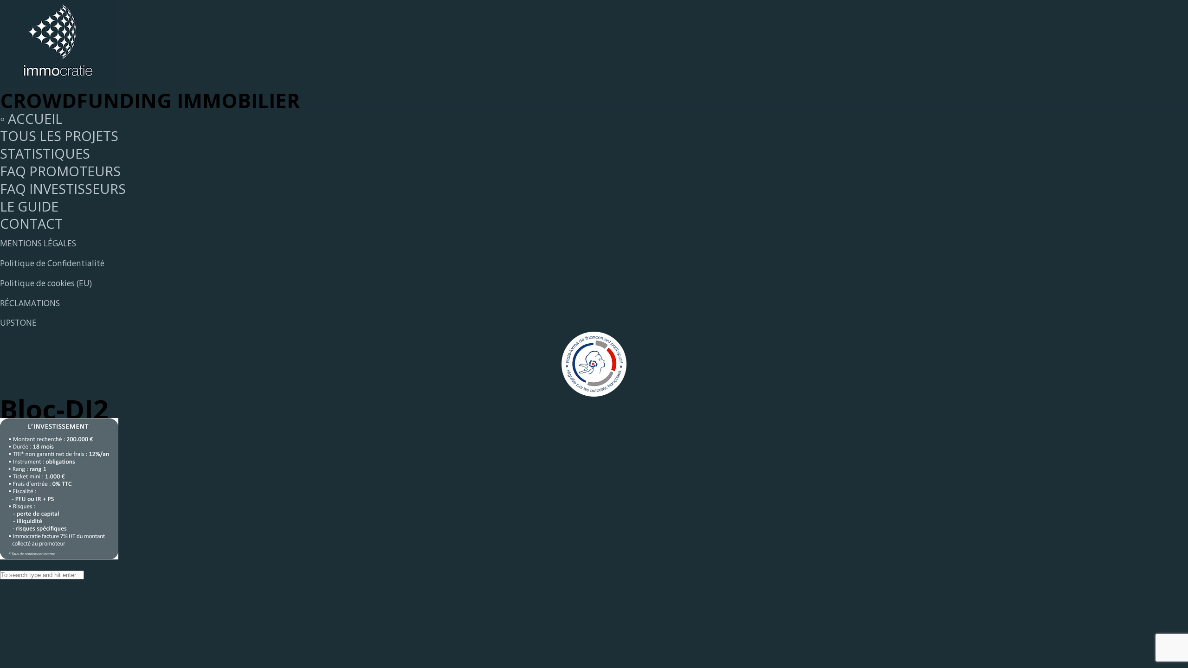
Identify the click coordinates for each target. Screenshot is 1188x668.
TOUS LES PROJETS (59, 136)
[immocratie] (58, 83)
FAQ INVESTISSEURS (63, 189)
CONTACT (31, 223)
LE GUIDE (29, 206)
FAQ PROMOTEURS (60, 171)
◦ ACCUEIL (31, 118)
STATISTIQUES (45, 153)
